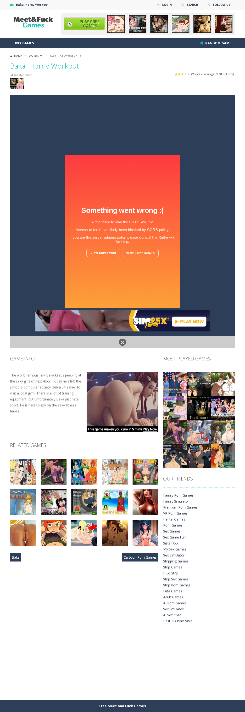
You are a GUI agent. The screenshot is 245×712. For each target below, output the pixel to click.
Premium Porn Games (180, 507)
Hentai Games (174, 519)
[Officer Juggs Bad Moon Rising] (175, 455)
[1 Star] (176, 74)
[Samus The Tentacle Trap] (175, 431)
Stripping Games (176, 561)
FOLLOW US (221, 5)
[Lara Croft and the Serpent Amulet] (199, 384)
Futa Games (172, 591)
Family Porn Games (178, 495)
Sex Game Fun (174, 537)
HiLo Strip (170, 573)
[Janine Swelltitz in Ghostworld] (223, 455)
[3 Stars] (182, 74)
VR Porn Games (175, 513)
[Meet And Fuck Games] (34, 21)
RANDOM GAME (217, 43)
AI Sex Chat (172, 615)
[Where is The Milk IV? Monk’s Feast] (223, 384)
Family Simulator (176, 501)
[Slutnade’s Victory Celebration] (223, 431)
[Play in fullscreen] (122, 342)
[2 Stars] (179, 74)
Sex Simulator (173, 555)
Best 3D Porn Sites (178, 621)
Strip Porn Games (176, 585)
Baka (16, 557)
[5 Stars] (188, 74)
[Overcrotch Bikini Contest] (223, 407)
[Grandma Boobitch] (175, 407)
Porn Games (173, 525)
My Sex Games (174, 549)
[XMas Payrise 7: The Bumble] (199, 431)
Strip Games (172, 567)
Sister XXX (170, 543)
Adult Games (173, 597)
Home (17, 56)
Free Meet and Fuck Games (122, 706)
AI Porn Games (175, 603)
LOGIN (167, 5)
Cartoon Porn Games (140, 557)
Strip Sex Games (176, 579)
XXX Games (24, 43)
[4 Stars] (185, 74)
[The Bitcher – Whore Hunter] (199, 407)
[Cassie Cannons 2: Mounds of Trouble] (199, 455)
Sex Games (172, 531)
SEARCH (192, 5)
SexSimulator (173, 609)
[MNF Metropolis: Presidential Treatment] (175, 384)
